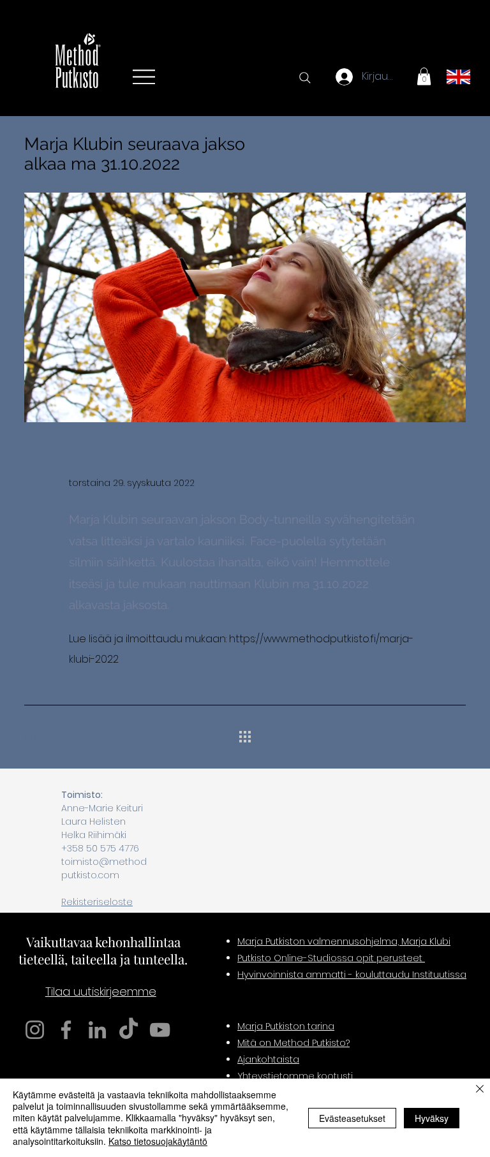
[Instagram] (34, 1029)
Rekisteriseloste (97, 901)
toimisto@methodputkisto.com (104, 868)
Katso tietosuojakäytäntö (157, 1141)
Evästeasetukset (352, 1118)
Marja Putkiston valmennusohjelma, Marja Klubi (343, 941)
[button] (424, 76)
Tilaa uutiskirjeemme (100, 991)
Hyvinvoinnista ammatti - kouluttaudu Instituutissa (351, 974)
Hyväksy (432, 1118)
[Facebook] (66, 1029)
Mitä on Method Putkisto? (293, 1042)
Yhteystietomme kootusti (295, 1076)
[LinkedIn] (97, 1029)
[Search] (305, 77)
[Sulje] (479, 1089)
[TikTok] (128, 1029)
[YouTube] (159, 1029)
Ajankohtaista (268, 1059)
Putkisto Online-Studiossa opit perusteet (331, 958)
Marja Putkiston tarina (285, 1026)
